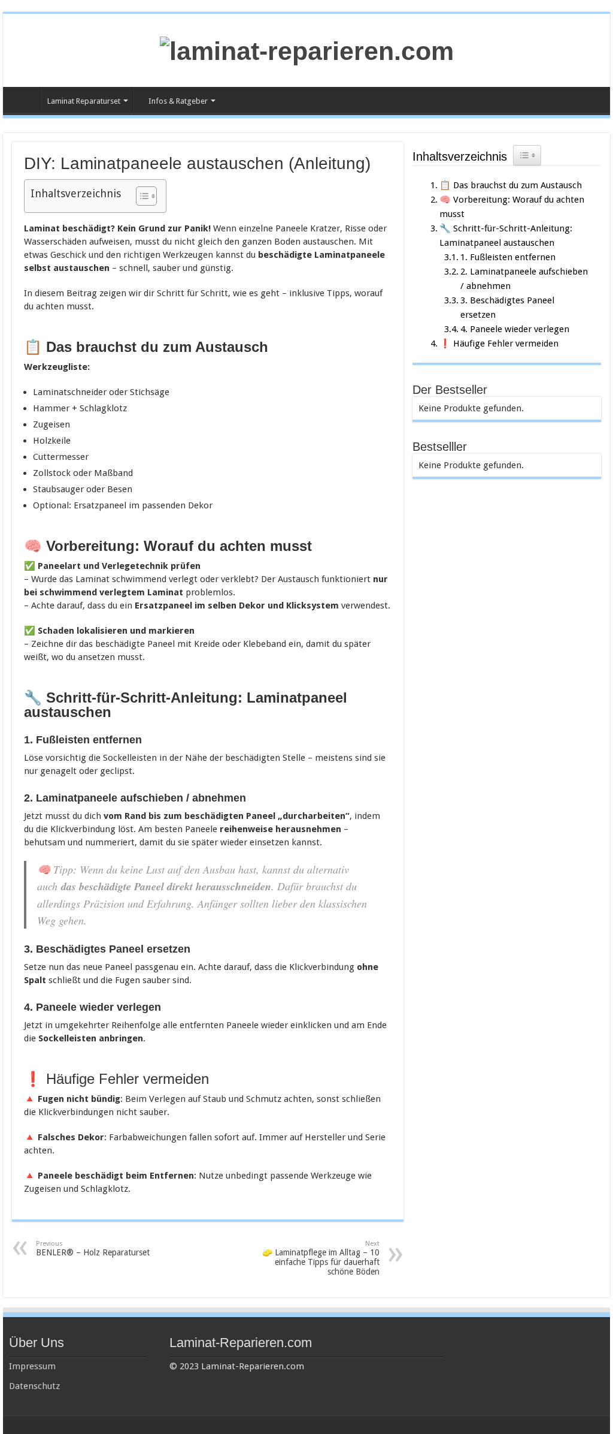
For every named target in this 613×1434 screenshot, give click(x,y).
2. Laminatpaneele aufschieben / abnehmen (524, 278)
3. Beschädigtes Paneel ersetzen (507, 307)
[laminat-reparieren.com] (307, 49)
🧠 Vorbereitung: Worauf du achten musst (511, 206)
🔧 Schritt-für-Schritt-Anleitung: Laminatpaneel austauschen (505, 235)
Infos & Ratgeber (178, 101)
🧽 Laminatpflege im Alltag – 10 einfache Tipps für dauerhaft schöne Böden (321, 1258)
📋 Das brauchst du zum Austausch (510, 185)
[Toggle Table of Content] (140, 196)
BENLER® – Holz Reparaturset (93, 1248)
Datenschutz (34, 1386)
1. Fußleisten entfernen (508, 257)
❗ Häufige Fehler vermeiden (499, 343)
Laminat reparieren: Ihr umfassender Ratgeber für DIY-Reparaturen (24, 99)
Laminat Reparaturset (83, 101)
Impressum (32, 1366)
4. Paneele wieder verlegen (514, 329)
